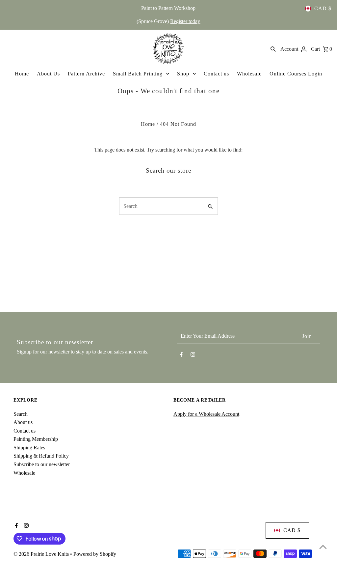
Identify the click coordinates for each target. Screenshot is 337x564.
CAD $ (322, 8)
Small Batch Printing (138, 73)
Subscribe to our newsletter (41, 464)
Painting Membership (35, 439)
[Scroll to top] (323, 546)
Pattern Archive (86, 73)
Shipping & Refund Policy (41, 456)
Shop (183, 73)
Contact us (216, 73)
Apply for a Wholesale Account (206, 414)
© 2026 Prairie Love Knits (41, 554)
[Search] (273, 48)
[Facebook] (181, 356)
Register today (185, 21)
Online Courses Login (296, 73)
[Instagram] (193, 356)
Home (22, 73)
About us (23, 422)
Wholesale (249, 73)
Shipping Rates (29, 447)
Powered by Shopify (94, 554)
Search (20, 414)
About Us (48, 73)
